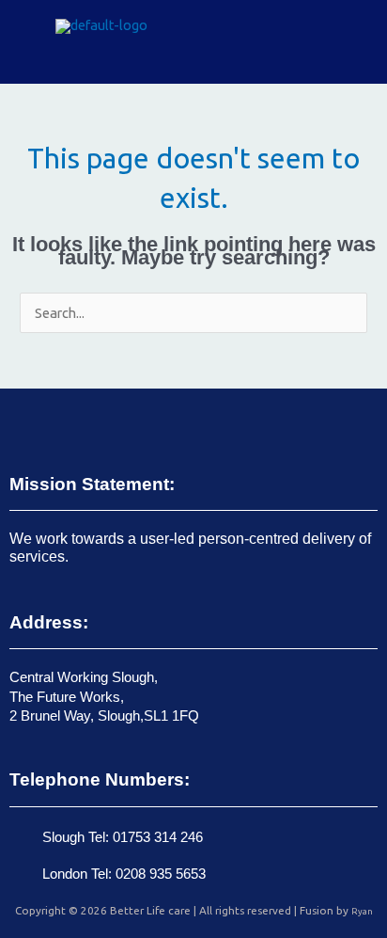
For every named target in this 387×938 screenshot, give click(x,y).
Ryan (362, 911)
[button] (348, 42)
